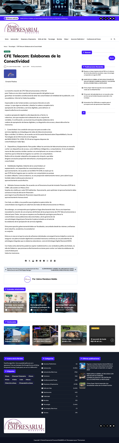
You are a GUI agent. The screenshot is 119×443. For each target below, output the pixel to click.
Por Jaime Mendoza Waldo (14, 66)
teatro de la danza (11, 383)
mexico (28, 379)
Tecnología (51, 39)
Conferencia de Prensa (94, 39)
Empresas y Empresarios (28, 39)
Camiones (37, 328)
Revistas (59, 39)
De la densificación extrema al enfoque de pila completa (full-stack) (39, 308)
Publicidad (47, 396)
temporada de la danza (26, 383)
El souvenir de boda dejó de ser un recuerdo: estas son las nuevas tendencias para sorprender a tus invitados (98, 96)
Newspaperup (71, 440)
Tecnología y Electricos (50, 408)
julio (21, 379)
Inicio (6, 39)
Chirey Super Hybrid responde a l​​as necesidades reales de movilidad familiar (98, 88)
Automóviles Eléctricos (50, 372)
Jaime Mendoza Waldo (46, 279)
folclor (7, 379)
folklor (15, 379)
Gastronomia (47, 392)
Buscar (88, 52)
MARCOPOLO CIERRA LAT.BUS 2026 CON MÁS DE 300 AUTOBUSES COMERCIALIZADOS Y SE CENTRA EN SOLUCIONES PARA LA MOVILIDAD (99, 81)
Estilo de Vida (42, 39)
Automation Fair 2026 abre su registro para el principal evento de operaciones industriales (97, 103)
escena (31, 376)
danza (7, 376)
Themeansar (81, 440)
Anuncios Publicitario (77, 39)
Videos (66, 39)
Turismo (46, 412)
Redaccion (10, 310)
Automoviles (14, 39)
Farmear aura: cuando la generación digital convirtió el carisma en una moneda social (14, 308)
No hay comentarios (36, 66)
